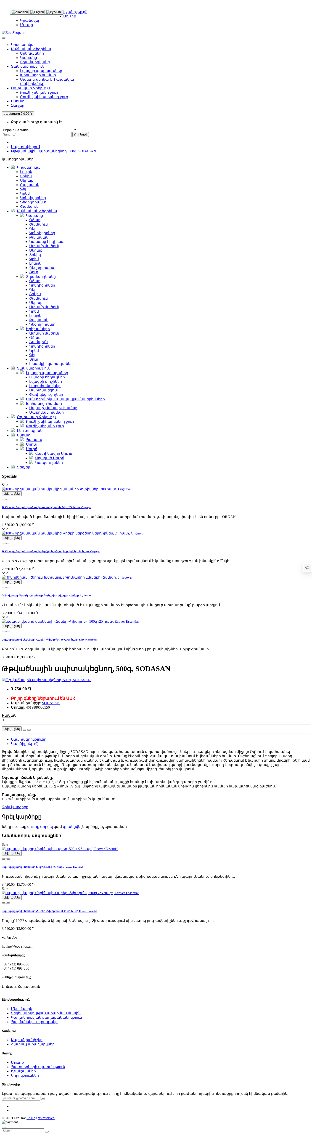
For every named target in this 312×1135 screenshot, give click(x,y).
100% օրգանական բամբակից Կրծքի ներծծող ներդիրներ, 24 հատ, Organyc (51, 551)
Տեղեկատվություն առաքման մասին (46, 1013)
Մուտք (26, 25)
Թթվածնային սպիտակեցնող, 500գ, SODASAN (53, 151)
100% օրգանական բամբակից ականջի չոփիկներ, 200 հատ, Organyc (46, 507)
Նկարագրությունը (28, 739)
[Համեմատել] (3, 499)
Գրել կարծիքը (15, 807)
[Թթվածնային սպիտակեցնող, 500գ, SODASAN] (46, 680)
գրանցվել (72, 827)
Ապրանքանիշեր (26, 1040)
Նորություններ (25, 1075)
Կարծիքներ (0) (24, 744)
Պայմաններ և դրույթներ (34, 1022)
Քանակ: (9, 715)
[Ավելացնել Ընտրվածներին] (8, 499)
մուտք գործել (40, 827)
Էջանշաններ (23, 1071)
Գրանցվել (29, 20)
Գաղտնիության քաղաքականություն (46, 1017)
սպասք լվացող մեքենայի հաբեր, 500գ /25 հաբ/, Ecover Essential (42, 867)
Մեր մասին (21, 1009)
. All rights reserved (40, 1118)
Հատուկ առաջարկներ (33, 1044)
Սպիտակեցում (25, 147)
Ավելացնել (12, 493)
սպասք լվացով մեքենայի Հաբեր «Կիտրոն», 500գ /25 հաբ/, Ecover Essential (49, 639)
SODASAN (51, 703)
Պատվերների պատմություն (38, 1067)
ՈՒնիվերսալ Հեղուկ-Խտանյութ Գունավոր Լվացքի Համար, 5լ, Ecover (46, 595)
